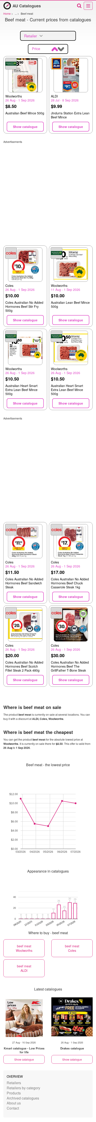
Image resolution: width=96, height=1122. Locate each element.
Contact (13, 1108)
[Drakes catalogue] (72, 1017)
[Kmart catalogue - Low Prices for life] (24, 1017)
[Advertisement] (48, 191)
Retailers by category (23, 1087)
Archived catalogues (23, 1098)
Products (14, 1093)
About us (14, 1103)
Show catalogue (24, 1059)
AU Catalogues (27, 6)
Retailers (14, 1082)
